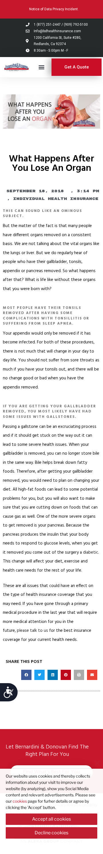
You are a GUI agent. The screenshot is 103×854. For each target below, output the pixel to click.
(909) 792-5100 (76, 25)
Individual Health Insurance (55, 199)
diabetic (90, 552)
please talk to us (32, 630)
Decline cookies (51, 832)
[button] (41, 67)
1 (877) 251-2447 (47, 25)
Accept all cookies (51, 819)
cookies (20, 801)
